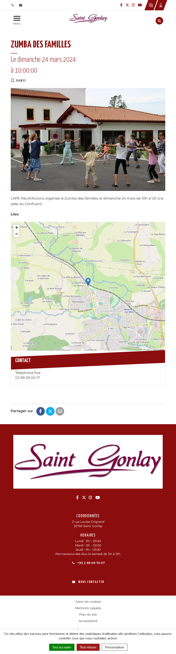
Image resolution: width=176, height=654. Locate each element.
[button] (88, 281)
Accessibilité (88, 621)
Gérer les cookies (88, 602)
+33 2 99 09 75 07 (90, 563)
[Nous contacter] (21, 5)
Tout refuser (88, 647)
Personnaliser (114, 647)
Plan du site (88, 614)
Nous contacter (91, 582)
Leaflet (147, 349)
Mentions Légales (88, 608)
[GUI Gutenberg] (150, 5)
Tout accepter (61, 647)
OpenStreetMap (158, 349)
